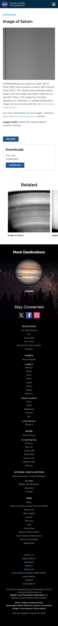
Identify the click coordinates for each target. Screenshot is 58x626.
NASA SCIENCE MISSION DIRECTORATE (29, 573)
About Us (29, 555)
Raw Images (9, 15)
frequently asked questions (22, 116)
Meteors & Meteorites (29, 484)
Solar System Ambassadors (29, 536)
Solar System (29, 327)
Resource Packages (29, 539)
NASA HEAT (29, 543)
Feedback (29, 562)
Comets (29, 492)
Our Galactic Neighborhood (15, 10)
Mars (29, 379)
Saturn (29, 386)
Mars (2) (29, 447)
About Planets (29, 360)
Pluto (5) (29, 466)
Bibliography (29, 559)
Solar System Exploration (15, 4)
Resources (29, 510)
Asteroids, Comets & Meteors (29, 472)
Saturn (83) (29, 454)
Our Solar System (29, 330)
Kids (29, 525)
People (29, 517)
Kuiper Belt (29, 338)
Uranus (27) (29, 458)
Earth (29, 375)
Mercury (29, 368)
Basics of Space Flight (29, 532)
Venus (29, 371)
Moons (28, 431)
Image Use (29, 569)
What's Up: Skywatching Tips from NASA (29, 506)
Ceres (29, 405)
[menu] (54, 4)
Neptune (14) (29, 462)
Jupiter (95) (29, 451)
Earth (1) (29, 443)
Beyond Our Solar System (29, 345)
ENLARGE (10, 139)
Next (52, 275)
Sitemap (29, 580)
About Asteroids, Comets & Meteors (29, 476)
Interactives (29, 528)
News (29, 502)
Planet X (29, 425)
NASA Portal (29, 577)
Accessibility (29, 584)
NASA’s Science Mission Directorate (28, 598)
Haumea (29, 413)
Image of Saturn (16, 236)
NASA (3, 4)
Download (15, 165)
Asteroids (29, 488)
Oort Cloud (29, 342)
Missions (29, 521)
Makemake (29, 409)
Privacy (29, 566)
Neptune (29, 394)
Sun (29, 334)
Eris (29, 417)
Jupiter (29, 291)
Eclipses (29, 349)
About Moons (29, 435)
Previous (6, 275)
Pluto (29, 402)
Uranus (29, 390)
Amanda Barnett (36, 603)
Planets (29, 356)
